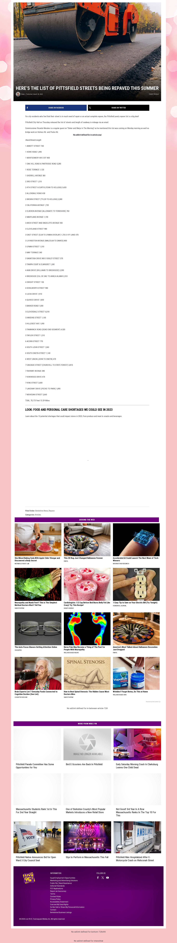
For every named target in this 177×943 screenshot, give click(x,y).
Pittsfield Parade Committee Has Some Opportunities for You (35, 766)
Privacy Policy (55, 899)
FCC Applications (56, 888)
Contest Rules (55, 896)
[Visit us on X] (103, 877)
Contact (53, 910)
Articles (38, 515)
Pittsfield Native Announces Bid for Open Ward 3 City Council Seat (36, 859)
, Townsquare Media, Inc (41, 919)
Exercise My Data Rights (59, 904)
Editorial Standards (57, 886)
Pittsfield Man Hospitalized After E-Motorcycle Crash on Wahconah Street (135, 859)
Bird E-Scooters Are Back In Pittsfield (84, 764)
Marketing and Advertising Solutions (64, 881)
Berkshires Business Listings (61, 912)
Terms (52, 894)
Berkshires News (41, 511)
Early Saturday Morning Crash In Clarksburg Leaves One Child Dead (137, 766)
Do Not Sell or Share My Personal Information (67, 907)
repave (52, 511)
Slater (23, 94)
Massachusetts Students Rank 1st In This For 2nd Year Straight (36, 811)
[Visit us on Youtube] (108, 877)
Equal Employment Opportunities (62, 878)
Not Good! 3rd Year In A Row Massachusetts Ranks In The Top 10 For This (136, 812)
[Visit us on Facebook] (98, 877)
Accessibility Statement (59, 902)
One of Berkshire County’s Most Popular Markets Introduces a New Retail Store (85, 811)
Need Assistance (65, 883)
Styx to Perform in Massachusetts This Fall (87, 857)
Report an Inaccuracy (58, 891)
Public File (54, 883)
